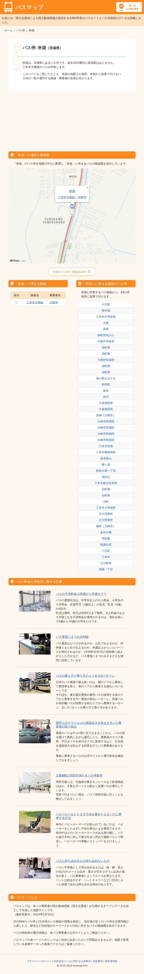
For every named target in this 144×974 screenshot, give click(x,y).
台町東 (106, 489)
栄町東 (106, 347)
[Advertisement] (72, 120)
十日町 (106, 304)
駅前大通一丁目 (106, 470)
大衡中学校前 (105, 341)
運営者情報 (111, 961)
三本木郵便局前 (106, 452)
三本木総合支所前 (106, 483)
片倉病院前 (106, 403)
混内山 (106, 477)
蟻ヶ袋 (106, 464)
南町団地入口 (105, 335)
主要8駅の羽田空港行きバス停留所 (79, 775)
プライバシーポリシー (39, 961)
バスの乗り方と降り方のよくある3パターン (85, 675)
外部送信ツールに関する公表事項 (72, 961)
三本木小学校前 (106, 507)
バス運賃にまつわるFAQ (72, 637)
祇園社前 (106, 544)
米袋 (72, 191)
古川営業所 (106, 514)
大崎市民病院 (105, 421)
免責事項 (98, 961)
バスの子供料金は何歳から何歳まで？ (81, 594)
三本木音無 (106, 446)
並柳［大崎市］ (106, 415)
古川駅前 (106, 563)
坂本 (106, 390)
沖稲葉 (106, 538)
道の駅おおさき (106, 378)
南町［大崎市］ (106, 526)
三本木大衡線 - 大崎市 (72, 197)
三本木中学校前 (106, 316)
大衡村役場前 (105, 360)
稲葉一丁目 (106, 569)
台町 (106, 501)
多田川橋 (106, 532)
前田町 (106, 384)
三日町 (106, 550)
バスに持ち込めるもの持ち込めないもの (83, 861)
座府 (106, 329)
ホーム (8, 30)
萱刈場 (106, 310)
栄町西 (106, 366)
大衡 (106, 323)
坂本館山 (106, 458)
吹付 (106, 396)
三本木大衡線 (34, 302)
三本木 (106, 557)
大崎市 (54, 302)
